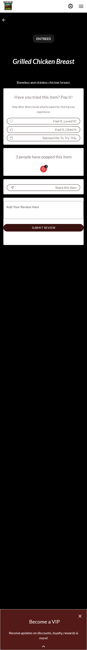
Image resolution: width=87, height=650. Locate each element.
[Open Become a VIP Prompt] (43, 646)
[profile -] (70, 6)
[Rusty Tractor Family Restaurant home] (22, 6)
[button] (5, 20)
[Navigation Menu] (81, 6)
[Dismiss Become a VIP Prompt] (80, 616)
